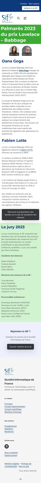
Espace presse (11, 455)
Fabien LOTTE (26, 150)
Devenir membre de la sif (20, 347)
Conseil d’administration (15, 406)
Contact (23, 4)
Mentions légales (12, 463)
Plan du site (24, 466)
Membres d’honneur (13, 412)
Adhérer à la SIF (30, 8)
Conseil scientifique (13, 409)
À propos (9, 404)
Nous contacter (11, 452)
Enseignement (11, 426)
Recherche (9, 431)
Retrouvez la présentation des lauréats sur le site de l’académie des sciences (20, 215)
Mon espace (34, 4)
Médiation (9, 429)
